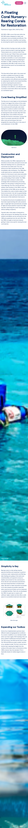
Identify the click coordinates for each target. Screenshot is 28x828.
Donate (19, 3)
